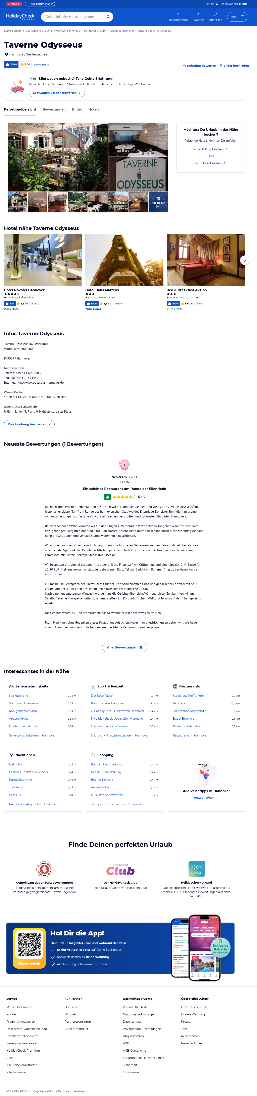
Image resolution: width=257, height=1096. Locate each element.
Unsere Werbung (193, 1014)
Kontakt (209, 3)
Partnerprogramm (78, 1021)
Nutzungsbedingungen (139, 1014)
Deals (12, 3)
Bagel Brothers (183, 718)
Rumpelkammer (20, 780)
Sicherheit (130, 1065)
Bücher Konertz (102, 780)
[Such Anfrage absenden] (108, 17)
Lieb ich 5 (15, 764)
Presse (185, 1021)
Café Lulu (15, 795)
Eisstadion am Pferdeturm (109, 726)
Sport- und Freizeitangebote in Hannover (120, 735)
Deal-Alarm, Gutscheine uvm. (27, 1029)
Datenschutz (132, 1021)
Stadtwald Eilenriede (23, 703)
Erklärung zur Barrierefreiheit (143, 1058)
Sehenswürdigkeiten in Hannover (32, 735)
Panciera (179, 703)
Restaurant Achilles (186, 726)
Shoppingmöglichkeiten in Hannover (117, 804)
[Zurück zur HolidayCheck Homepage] (20, 17)
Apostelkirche (18, 718)
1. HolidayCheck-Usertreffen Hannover (117, 718)
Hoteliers (71, 1007)
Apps (9, 1058)
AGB (126, 1043)
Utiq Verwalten (133, 1036)
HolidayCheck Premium (23, 1050)
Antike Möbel (100, 787)
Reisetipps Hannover (121, 30)
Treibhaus (16, 787)
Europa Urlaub (12, 30)
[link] (178, 17)
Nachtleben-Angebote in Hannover (33, 804)
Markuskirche (18, 696)
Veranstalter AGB (135, 1007)
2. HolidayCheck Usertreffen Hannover (117, 711)
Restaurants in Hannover (190, 735)
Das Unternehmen (194, 1007)
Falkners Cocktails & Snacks (28, 772)
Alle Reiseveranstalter (21, 1065)
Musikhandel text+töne (107, 795)
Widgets (71, 1014)
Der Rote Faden (102, 696)
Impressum (131, 1072)
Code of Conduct (76, 1029)
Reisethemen (190, 1036)
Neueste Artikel (192, 1043)
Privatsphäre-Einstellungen (142, 1029)
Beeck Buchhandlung (106, 772)
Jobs (184, 1029)
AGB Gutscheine (134, 1050)
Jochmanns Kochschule (189, 711)
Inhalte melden (17, 1072)
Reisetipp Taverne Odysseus (155, 30)
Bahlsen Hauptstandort (107, 764)
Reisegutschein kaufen (22, 1043)
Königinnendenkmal (23, 711)
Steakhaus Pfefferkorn (188, 696)
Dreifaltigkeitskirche (23, 726)
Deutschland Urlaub (37, 30)
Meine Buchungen (19, 1007)
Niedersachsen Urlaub (67, 30)
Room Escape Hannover (108, 703)
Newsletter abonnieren (22, 1036)
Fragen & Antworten (20, 1021)
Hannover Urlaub (94, 30)
